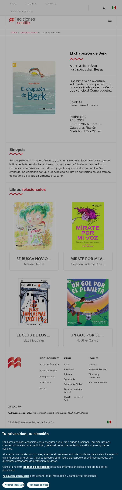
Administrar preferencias (16, 476)
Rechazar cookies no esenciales (39, 485)
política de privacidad (36, 466)
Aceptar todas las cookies (14, 485)
